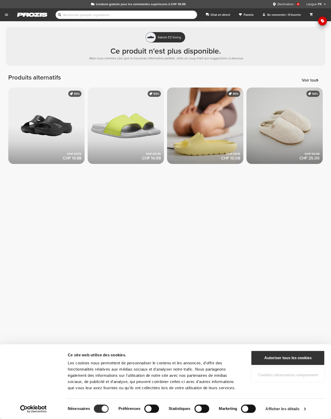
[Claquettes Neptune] (206, 127)
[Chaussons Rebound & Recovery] (286, 127)
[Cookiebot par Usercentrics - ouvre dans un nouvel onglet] (33, 409)
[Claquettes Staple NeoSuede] (127, 127)
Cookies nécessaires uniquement (288, 375)
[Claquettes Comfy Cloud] (48, 127)
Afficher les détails (282, 409)
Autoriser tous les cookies (288, 358)
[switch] (151, 408)
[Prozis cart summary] (311, 14)
